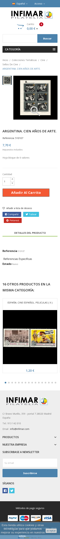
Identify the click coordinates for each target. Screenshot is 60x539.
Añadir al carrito (26, 192)
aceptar (51, 530)
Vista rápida (30, 338)
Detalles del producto (30, 232)
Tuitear (32, 214)
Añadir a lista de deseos (19, 208)
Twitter (11, 490)
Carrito (34, 26)
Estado (7, 264)
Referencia (9, 251)
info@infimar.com (19, 429)
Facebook (5, 490)
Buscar (47, 38)
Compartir (13, 214)
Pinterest (14, 220)
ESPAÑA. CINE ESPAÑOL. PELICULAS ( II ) (30, 302)
